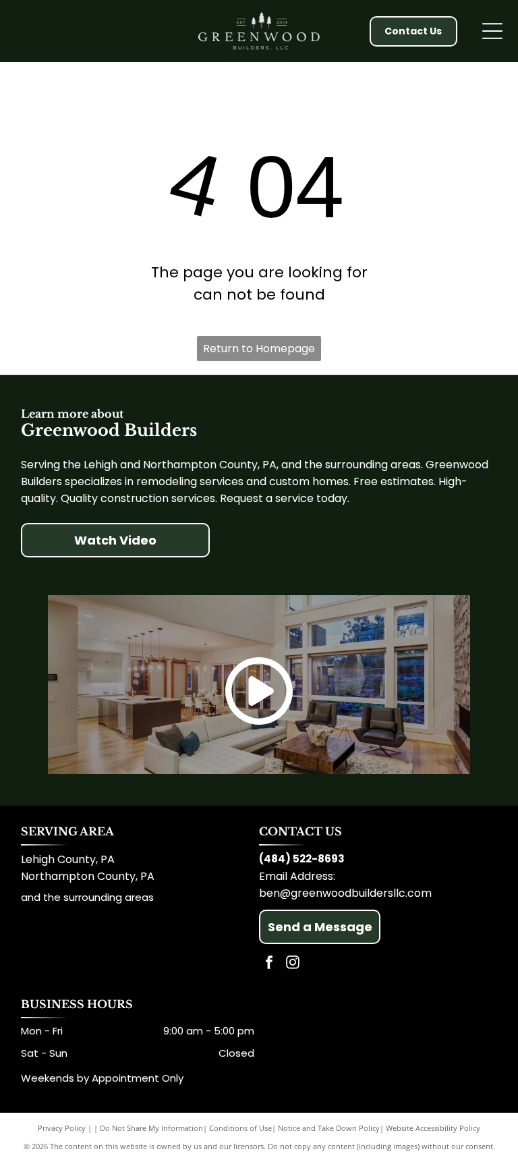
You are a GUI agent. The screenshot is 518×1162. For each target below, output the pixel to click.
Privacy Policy (62, 1128)
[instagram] (293, 964)
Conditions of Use (240, 1128)
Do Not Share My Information (151, 1128)
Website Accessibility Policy (433, 1128)
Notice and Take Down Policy (329, 1128)
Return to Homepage (259, 348)
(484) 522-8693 (302, 859)
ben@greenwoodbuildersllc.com (345, 893)
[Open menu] (492, 31)
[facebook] (269, 964)
